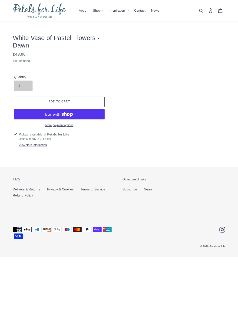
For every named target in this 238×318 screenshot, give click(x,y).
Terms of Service (93, 189)
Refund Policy (23, 195)
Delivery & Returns (26, 189)
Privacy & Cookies (60, 189)
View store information (33, 145)
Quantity (20, 77)
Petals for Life (217, 246)
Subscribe (129, 189)
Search (149, 189)
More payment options (59, 125)
